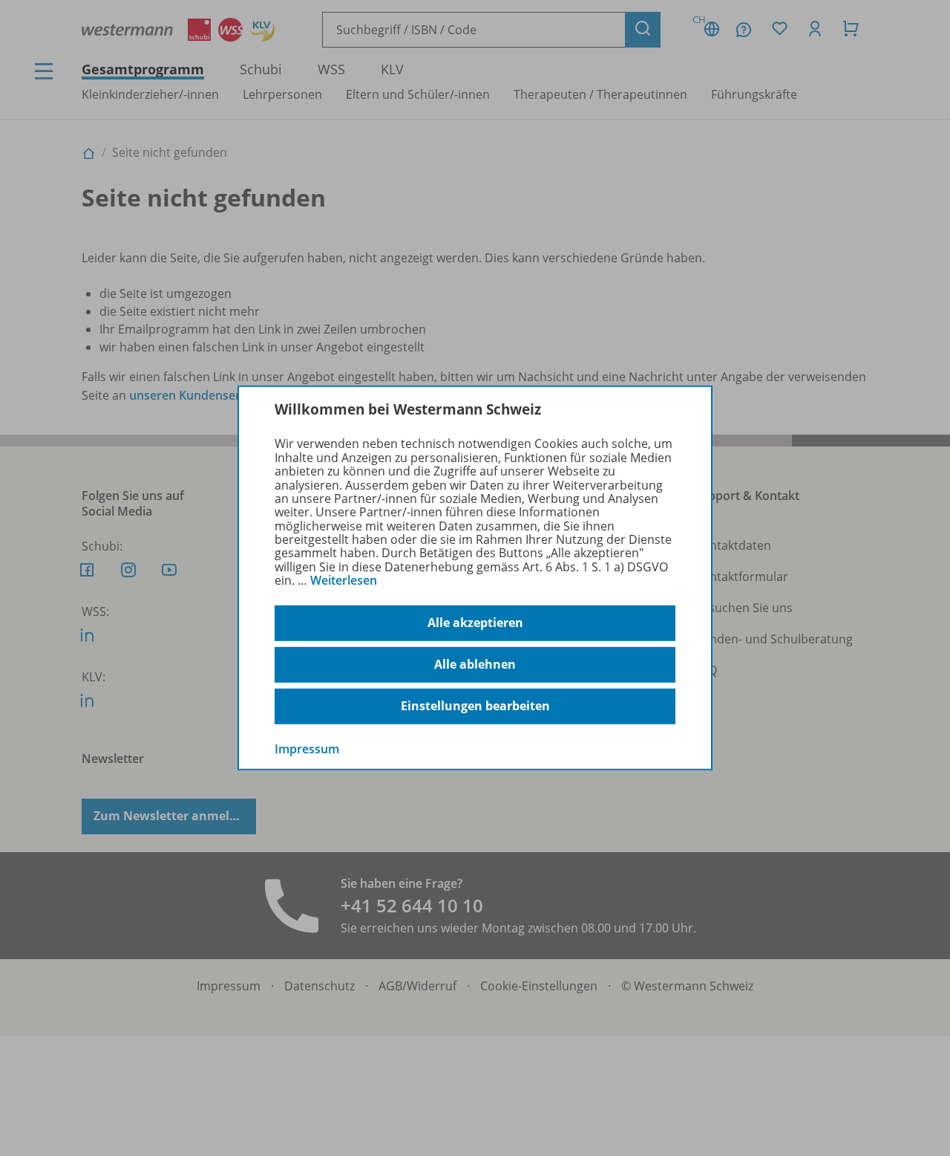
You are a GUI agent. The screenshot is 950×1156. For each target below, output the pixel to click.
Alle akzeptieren (475, 622)
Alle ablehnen (475, 664)
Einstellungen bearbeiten (475, 706)
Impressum (307, 748)
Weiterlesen (343, 580)
